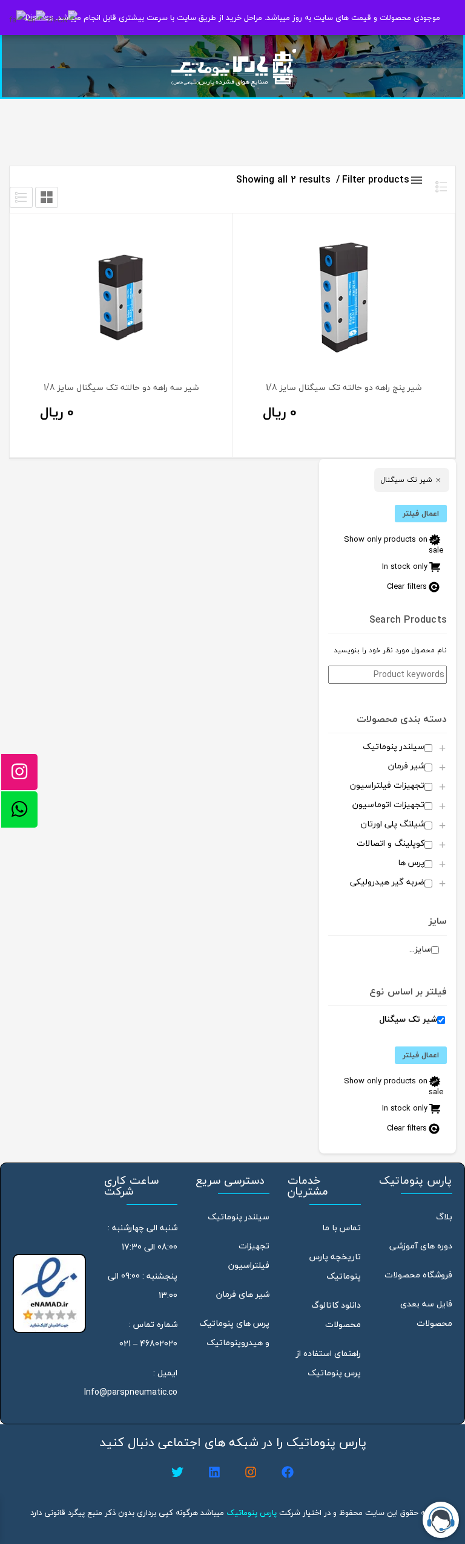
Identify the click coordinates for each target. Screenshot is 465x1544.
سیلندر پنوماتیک (238, 1216)
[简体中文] (63, 18)
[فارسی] (18, 18)
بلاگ (444, 1216)
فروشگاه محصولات (418, 1274)
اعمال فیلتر (421, 513)
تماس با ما (341, 1227)
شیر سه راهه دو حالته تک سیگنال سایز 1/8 (121, 387)
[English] (37, 18)
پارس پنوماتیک (251, 1512)
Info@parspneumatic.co (130, 1392)
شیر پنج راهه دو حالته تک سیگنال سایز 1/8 (343, 387)
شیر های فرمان (242, 1294)
